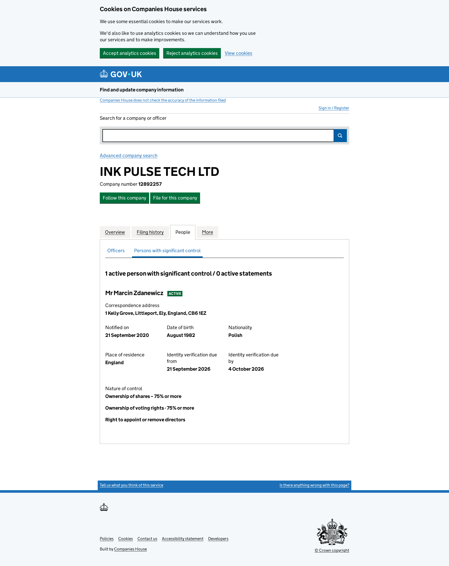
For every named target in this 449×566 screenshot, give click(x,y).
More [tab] (207, 232)
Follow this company (124, 198)
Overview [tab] (115, 232)
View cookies (238, 53)
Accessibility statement (182, 538)
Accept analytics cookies (129, 53)
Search (340, 135)
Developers (218, 538)
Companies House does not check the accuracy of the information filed (163, 100)
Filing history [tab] (150, 232)
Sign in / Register (334, 107)
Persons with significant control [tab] (167, 251)
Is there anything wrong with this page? (314, 485)
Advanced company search (128, 155)
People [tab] (182, 232)
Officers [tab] (116, 251)
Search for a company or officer (133, 118)
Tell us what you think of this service (131, 485)
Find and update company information (142, 90)
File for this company (175, 198)
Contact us (147, 538)
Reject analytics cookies (192, 53)
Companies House (130, 549)
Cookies (125, 538)
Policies (107, 538)
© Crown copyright (332, 550)
